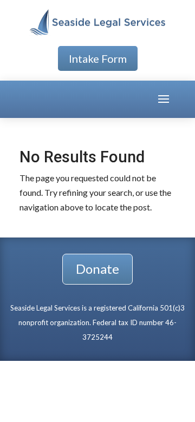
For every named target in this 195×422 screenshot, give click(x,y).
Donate (97, 268)
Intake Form (98, 58)
